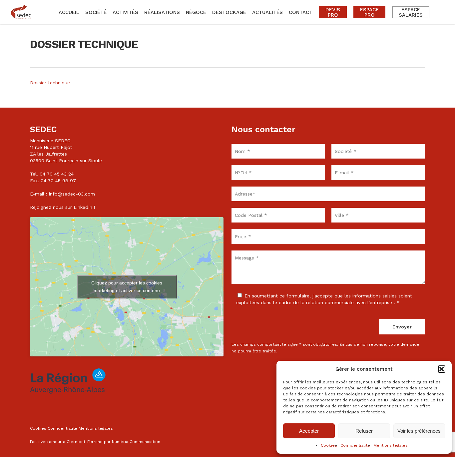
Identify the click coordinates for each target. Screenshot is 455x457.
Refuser (364, 431)
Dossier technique (50, 82)
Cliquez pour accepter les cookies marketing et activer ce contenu (126, 286)
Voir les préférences (419, 431)
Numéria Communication (136, 441)
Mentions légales (390, 445)
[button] (441, 369)
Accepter (309, 431)
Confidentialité (355, 445)
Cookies (329, 445)
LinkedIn (83, 207)
